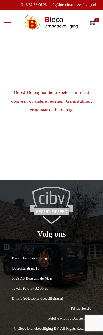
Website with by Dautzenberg (69, 318)
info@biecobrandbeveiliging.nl (73, 5)
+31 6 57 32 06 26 (33, 5)
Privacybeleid (81, 308)
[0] (92, 22)
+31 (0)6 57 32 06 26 (32, 288)
